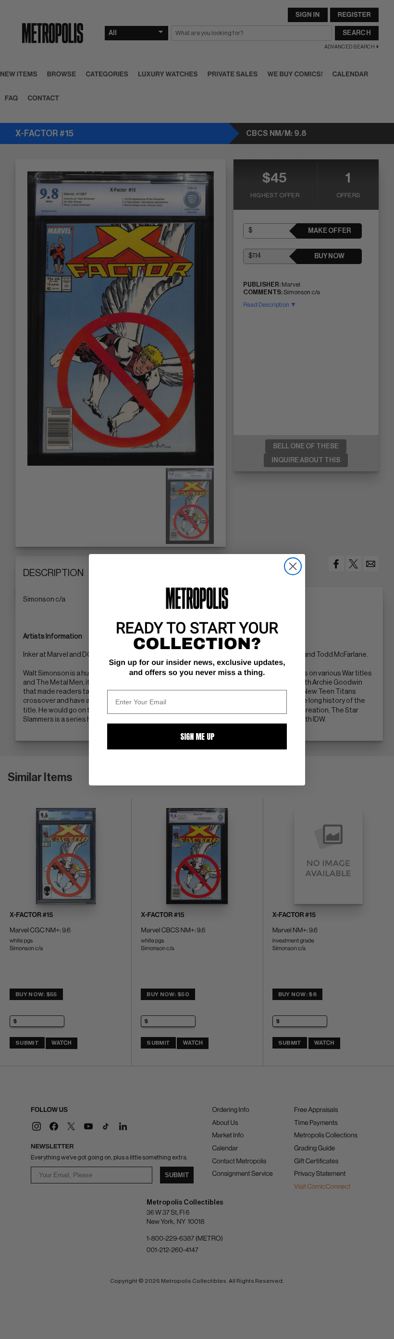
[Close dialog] (292, 566)
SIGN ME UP (197, 736)
